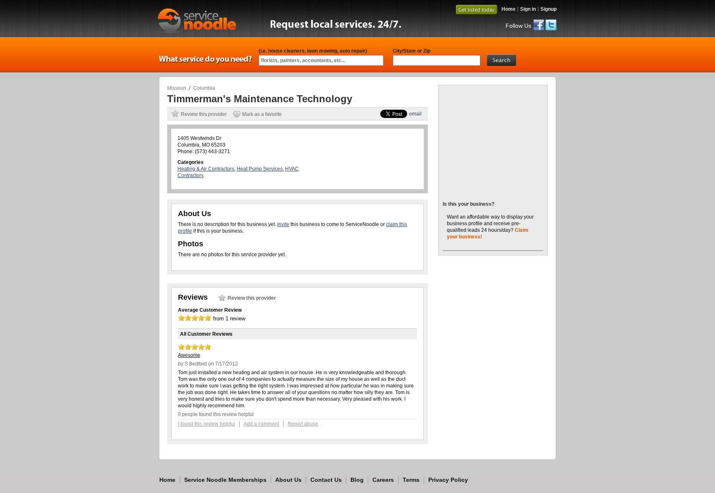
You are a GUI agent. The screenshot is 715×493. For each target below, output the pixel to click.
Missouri (176, 88)
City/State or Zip (411, 51)
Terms (411, 479)
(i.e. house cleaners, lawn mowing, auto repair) (313, 51)
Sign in (528, 9)
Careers (383, 479)
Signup (548, 9)
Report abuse (303, 424)
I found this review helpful (206, 424)
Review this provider (204, 114)
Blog (357, 479)
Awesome (189, 355)
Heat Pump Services (260, 169)
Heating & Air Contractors (206, 169)
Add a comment (261, 424)
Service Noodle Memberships (225, 479)
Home (508, 9)
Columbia (204, 88)
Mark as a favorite (262, 114)
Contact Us (326, 479)
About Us (288, 479)
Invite (283, 224)
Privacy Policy (448, 479)
